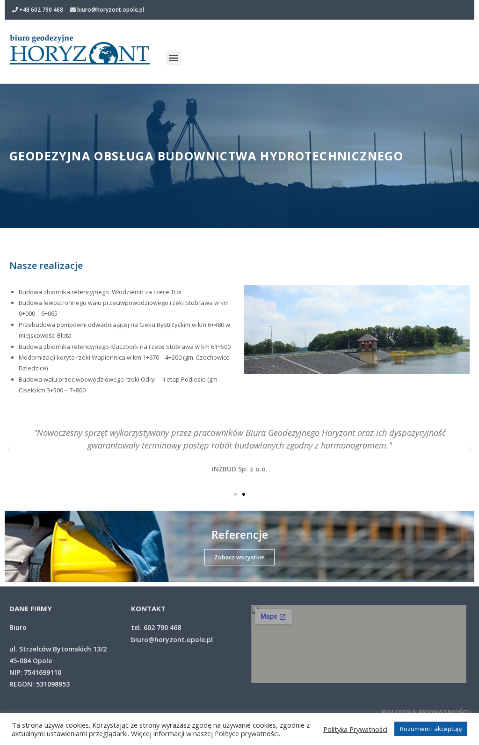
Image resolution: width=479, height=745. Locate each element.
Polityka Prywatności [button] (355, 729)
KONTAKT (148, 608)
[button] (173, 57)
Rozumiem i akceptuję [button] (431, 728)
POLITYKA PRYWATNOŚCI (426, 711)
